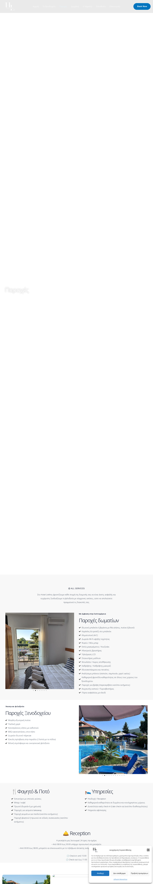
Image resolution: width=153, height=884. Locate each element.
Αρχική (36, 6)
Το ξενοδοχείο (49, 6)
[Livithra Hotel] (95, 849)
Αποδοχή (100, 873)
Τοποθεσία (101, 6)
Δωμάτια (75, 6)
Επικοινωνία (114, 6)
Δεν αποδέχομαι (119, 873)
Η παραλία (87, 6)
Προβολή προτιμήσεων (139, 873)
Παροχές (63, 6)
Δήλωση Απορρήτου (120, 879)
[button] (148, 850)
